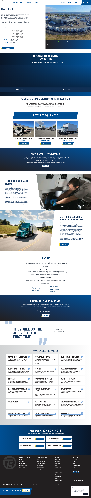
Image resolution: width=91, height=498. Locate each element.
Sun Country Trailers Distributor (37, 484)
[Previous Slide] (47, 44)
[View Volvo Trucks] (70, 44)
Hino (3, 15)
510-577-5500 (12, 42)
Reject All (79, 494)
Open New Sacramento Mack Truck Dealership (53, 484)
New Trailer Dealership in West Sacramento (22, 484)
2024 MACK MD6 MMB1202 (67, 139)
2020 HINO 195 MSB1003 (23, 139)
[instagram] (76, 472)
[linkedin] (74, 472)
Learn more (82, 491)
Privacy (74, 480)
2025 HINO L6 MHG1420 (45, 139)
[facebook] (78, 472)
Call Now (45, 166)
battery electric (75, 225)
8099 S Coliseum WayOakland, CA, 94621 (14, 40)
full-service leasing (36, 264)
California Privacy (80, 480)
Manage (74, 494)
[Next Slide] (89, 44)
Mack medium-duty (9, 15)
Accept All (85, 494)
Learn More (37, 363)
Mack (12, 14)
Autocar (8, 202)
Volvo (16, 14)
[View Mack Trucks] (61, 44)
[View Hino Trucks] (52, 44)
